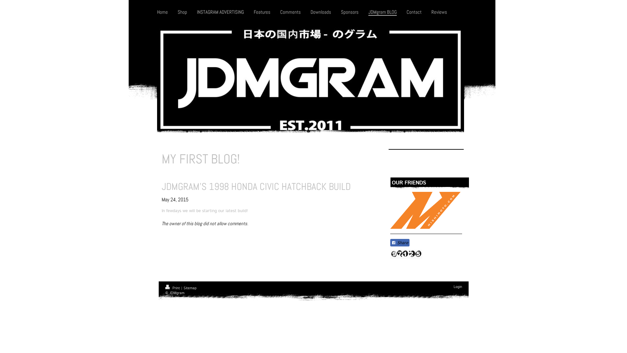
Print (176, 288)
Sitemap (190, 288)
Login (458, 287)
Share (402, 243)
